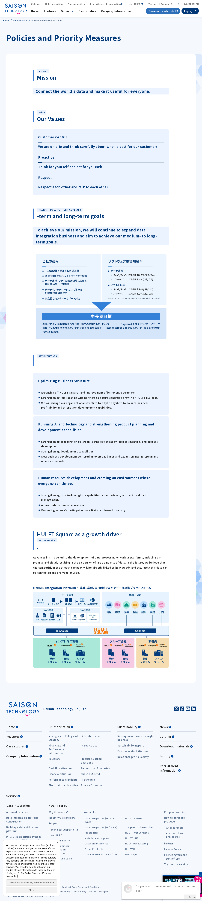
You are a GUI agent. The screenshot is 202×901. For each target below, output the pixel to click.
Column (35, 4)
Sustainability (76, 4)
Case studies (87, 11)
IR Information (54, 4)
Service (66, 11)
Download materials (161, 11)
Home (35, 11)
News (164, 727)
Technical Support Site (162, 4)
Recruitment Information (105, 4)
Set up (192, 896)
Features (50, 11)
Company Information (116, 11)
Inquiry (188, 11)
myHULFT (134, 4)
